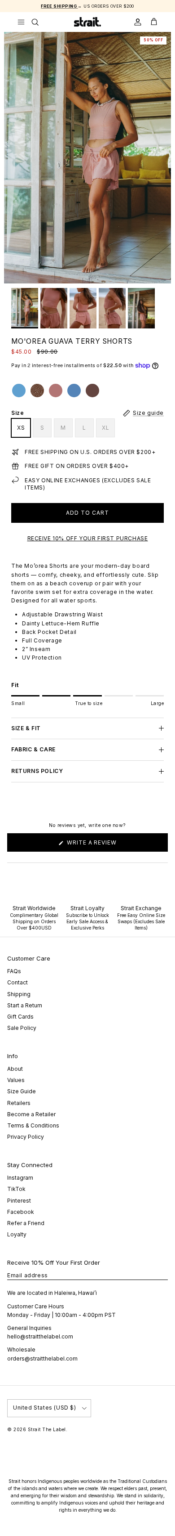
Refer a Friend (25, 1223)
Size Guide (21, 1091)
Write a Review (105, 845)
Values (16, 1080)
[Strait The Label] (87, 22)
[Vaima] (18, 390)
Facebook (20, 1211)
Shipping (19, 994)
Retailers (19, 1103)
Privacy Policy (25, 1136)
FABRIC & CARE (33, 749)
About (15, 1068)
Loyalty (16, 1234)
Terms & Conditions (33, 1125)
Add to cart (87, 512)
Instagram (20, 1177)
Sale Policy (21, 1027)
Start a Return (24, 1005)
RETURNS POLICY (37, 771)
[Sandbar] (74, 390)
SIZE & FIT (26, 728)
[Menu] (21, 22)
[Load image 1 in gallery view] (87, 157)
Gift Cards (20, 1016)
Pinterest (19, 1200)
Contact (17, 982)
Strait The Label (47, 1429)
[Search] (41, 22)
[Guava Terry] (55, 390)
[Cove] (92, 390)
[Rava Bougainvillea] (37, 390)
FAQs (14, 971)
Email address (27, 1275)
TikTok (16, 1189)
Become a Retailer (31, 1114)
